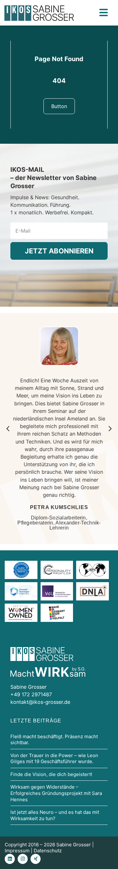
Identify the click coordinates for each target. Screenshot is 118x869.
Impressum (17, 851)
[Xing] (36, 859)
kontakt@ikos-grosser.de (40, 702)
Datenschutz (48, 851)
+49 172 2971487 (31, 694)
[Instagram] (23, 859)
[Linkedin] (10, 859)
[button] (110, 429)
